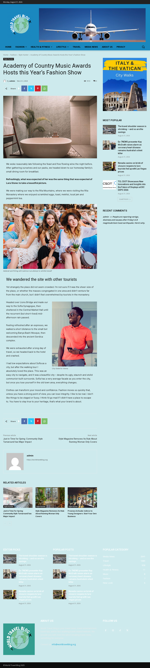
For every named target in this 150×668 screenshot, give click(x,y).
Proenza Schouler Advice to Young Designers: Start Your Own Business (82, 513)
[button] (143, 46)
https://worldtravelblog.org (37, 460)
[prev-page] (5, 523)
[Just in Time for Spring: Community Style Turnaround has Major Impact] (18, 497)
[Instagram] (113, 630)
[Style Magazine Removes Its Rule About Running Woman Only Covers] (50, 497)
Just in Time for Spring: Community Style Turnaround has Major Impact (17, 513)
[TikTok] (120, 630)
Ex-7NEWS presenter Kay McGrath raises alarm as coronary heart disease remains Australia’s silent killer (130, 147)
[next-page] (10, 523)
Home (5, 55)
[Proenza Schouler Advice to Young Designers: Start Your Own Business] (82, 497)
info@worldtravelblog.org (64, 644)
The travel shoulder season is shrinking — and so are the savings (132, 129)
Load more (123, 199)
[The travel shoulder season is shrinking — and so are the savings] (109, 129)
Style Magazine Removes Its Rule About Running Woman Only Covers (49, 513)
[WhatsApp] (44, 88)
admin (12, 81)
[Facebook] (24, 88)
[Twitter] (31, 88)
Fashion (13, 55)
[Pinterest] (38, 88)
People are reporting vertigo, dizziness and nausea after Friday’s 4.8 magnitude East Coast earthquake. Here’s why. (124, 219)
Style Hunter (24, 55)
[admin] (5, 81)
